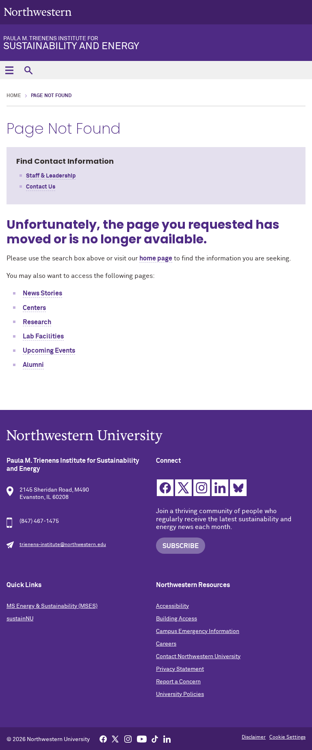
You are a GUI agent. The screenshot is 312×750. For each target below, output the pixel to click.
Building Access (176, 619)
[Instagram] (128, 738)
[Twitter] (115, 738)
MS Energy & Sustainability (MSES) (52, 606)
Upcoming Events (49, 350)
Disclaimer (254, 737)
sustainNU (19, 619)
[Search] (28, 70)
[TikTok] (155, 738)
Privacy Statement (180, 669)
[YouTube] (142, 738)
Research (37, 322)
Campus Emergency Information (197, 631)
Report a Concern (178, 682)
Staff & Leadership (51, 176)
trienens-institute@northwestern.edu (63, 544)
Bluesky (238, 487)
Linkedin (220, 487)
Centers (34, 308)
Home (13, 95)
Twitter (183, 487)
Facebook (165, 487)
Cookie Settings (287, 737)
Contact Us (40, 187)
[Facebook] (103, 738)
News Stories (42, 293)
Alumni (33, 365)
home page (155, 258)
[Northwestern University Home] (37, 11)
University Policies (180, 694)
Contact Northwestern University (198, 656)
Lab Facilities (43, 336)
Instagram (201, 487)
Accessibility (172, 606)
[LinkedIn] (167, 738)
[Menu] (9, 70)
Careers (166, 644)
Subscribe (180, 546)
